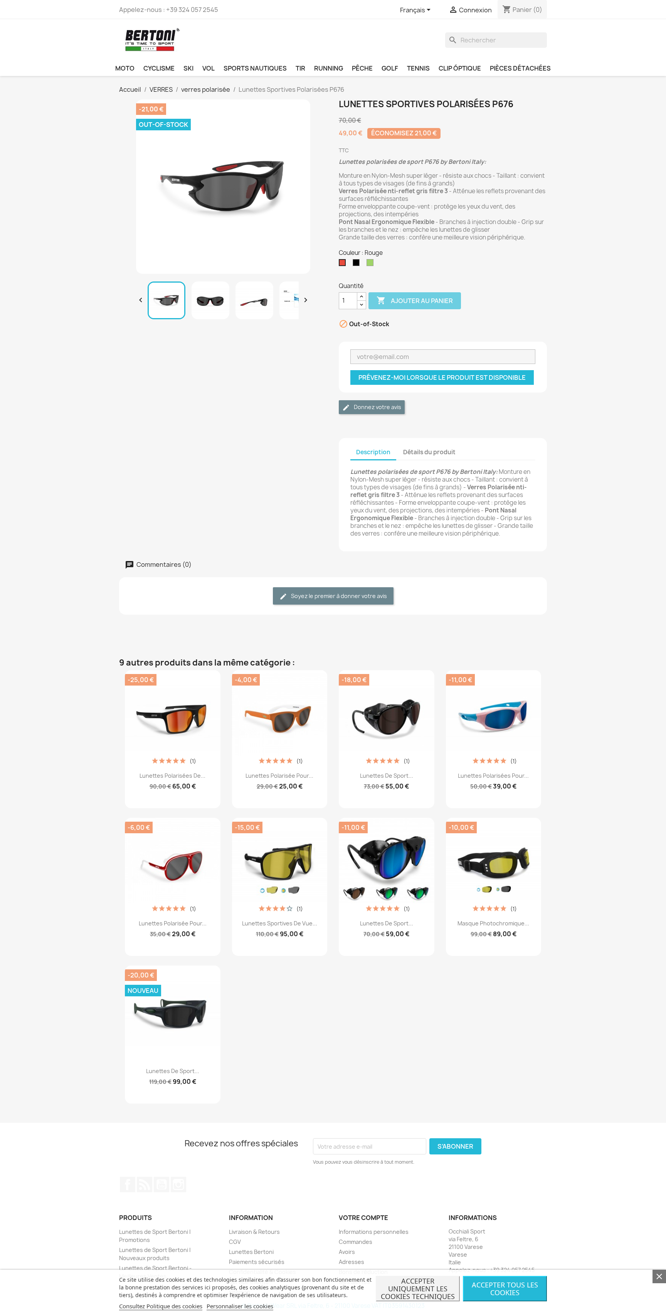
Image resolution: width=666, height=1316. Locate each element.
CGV (235, 1241)
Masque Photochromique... (493, 923)
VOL (208, 68)
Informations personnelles (374, 1231)
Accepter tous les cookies (505, 1288)
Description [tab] (373, 452)
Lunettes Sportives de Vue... (279, 923)
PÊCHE (362, 68)
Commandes (355, 1241)
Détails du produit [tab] (429, 452)
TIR (300, 68)
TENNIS (418, 68)
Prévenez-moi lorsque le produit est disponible (442, 377)
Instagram (178, 1184)
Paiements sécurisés (256, 1261)
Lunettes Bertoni (251, 1251)
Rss (144, 1184)
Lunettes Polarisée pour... (279, 775)
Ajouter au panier (415, 300)
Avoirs (347, 1251)
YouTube (161, 1184)
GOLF (390, 68)
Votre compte (363, 1217)
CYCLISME (159, 68)
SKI (188, 68)
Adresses (351, 1261)
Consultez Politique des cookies (160, 1306)
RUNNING (328, 68)
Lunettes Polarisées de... (172, 775)
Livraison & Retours (254, 1231)
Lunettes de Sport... (386, 775)
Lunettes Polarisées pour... (493, 775)
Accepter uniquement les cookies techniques (418, 1288)
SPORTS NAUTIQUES (255, 68)
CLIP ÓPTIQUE (460, 68)
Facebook (127, 1184)
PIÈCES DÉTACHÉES (520, 68)
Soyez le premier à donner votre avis (338, 596)
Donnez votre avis (377, 407)
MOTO (125, 68)
